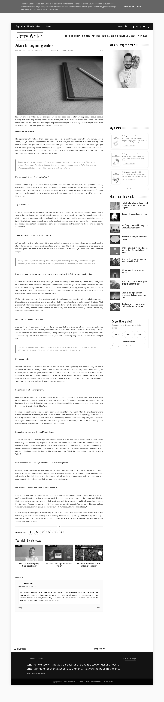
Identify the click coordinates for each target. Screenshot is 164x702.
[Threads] (140, 26)
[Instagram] (137, 26)
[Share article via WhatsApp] (55, 532)
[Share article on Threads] (48, 532)
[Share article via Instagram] (36, 532)
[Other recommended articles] (100, 553)
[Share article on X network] (42, 532)
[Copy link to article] (61, 532)
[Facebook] (133, 26)
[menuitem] (72, 36)
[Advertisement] (129, 107)
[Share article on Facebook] (30, 532)
